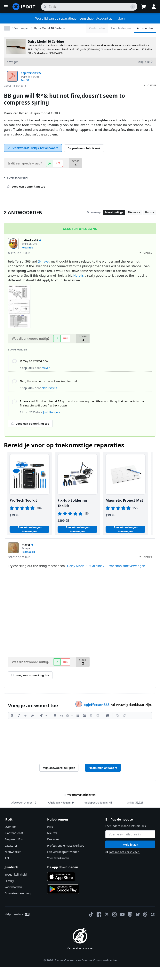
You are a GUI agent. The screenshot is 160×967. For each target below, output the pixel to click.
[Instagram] (114, 914)
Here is (78, 275)
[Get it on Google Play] (63, 889)
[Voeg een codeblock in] (55, 715)
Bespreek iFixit (14, 839)
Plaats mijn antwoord (102, 768)
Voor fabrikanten (58, 858)
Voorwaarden (13, 887)
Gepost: (15, 85)
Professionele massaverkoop (65, 845)
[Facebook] (99, 914)
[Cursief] (19, 715)
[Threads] (145, 914)
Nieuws (52, 833)
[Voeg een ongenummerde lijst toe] (78, 715)
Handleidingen (121, 28)
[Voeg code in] (25, 715)
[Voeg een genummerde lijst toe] (84, 715)
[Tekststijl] (43, 715)
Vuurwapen (21, 28)
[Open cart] (144, 7)
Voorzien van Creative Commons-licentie (90, 960)
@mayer (43, 261)
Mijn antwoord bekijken (59, 768)
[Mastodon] (130, 914)
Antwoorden (145, 28)
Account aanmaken (110, 18)
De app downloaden (62, 867)
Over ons (10, 827)
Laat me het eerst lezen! (124, 852)
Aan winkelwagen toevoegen (30, 529)
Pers (50, 827)
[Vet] (12, 715)
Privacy (9, 881)
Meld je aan (130, 844)
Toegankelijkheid (16, 874)
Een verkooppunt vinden (63, 852)
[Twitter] (106, 914)
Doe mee (53, 839)
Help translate (14, 914)
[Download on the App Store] (61, 876)
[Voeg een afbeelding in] (108, 715)
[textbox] (80, 740)
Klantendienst (14, 833)
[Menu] (5, 6)
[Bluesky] (138, 914)
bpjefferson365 (97, 704)
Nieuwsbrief (13, 852)
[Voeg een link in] (32, 715)
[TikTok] (91, 914)
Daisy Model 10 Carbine (49, 28)
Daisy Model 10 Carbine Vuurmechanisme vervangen (106, 566)
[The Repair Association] (153, 914)
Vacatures (11, 845)
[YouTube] (122, 914)
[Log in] (154, 7)
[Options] (7, 28)
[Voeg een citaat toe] (62, 715)
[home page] (24, 6)
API (7, 858)
